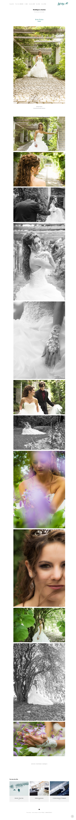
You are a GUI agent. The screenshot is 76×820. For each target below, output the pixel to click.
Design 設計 (11, 3)
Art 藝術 (26, 3)
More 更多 (38, 3)
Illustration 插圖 (32, 3)
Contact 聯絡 (43, 3)
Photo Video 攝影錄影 (19, 3)
